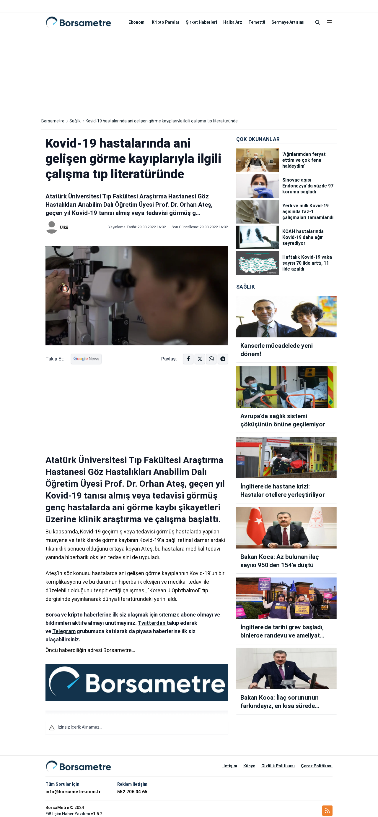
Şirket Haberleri (201, 22)
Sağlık (75, 121)
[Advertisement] (189, 73)
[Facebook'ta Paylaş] (188, 359)
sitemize (170, 614)
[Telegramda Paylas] (211, 359)
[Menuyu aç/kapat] (329, 22)
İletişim (229, 765)
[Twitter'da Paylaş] (200, 359)
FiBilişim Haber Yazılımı (67, 813)
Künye (249, 765)
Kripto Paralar (166, 22)
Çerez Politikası (317, 765)
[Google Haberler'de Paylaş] (86, 359)
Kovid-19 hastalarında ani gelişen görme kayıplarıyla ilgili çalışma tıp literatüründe (162, 121)
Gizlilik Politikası (278, 765)
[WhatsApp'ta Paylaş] (223, 359)
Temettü (256, 22)
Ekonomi (137, 22)
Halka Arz (232, 22)
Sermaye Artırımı (287, 22)
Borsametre (52, 121)
